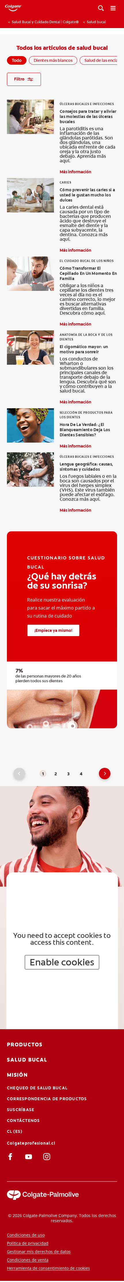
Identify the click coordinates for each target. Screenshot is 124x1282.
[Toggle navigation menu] (113, 8)
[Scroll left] (3, 22)
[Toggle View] (101, 8)
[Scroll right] (121, 22)
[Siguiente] (104, 773)
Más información (75, 171)
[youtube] (29, 1156)
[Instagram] (47, 1156)
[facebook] (11, 1156)
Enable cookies (62, 962)
